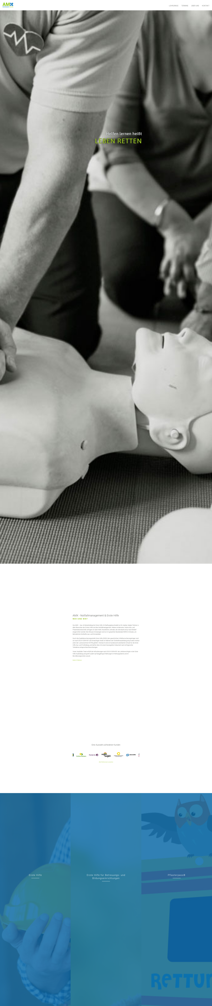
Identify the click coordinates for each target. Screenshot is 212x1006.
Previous (71, 755)
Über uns (195, 6)
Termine (184, 6)
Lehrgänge (173, 6)
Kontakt (205, 6)
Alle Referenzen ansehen (106, 762)
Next (140, 755)
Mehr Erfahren (77, 660)
